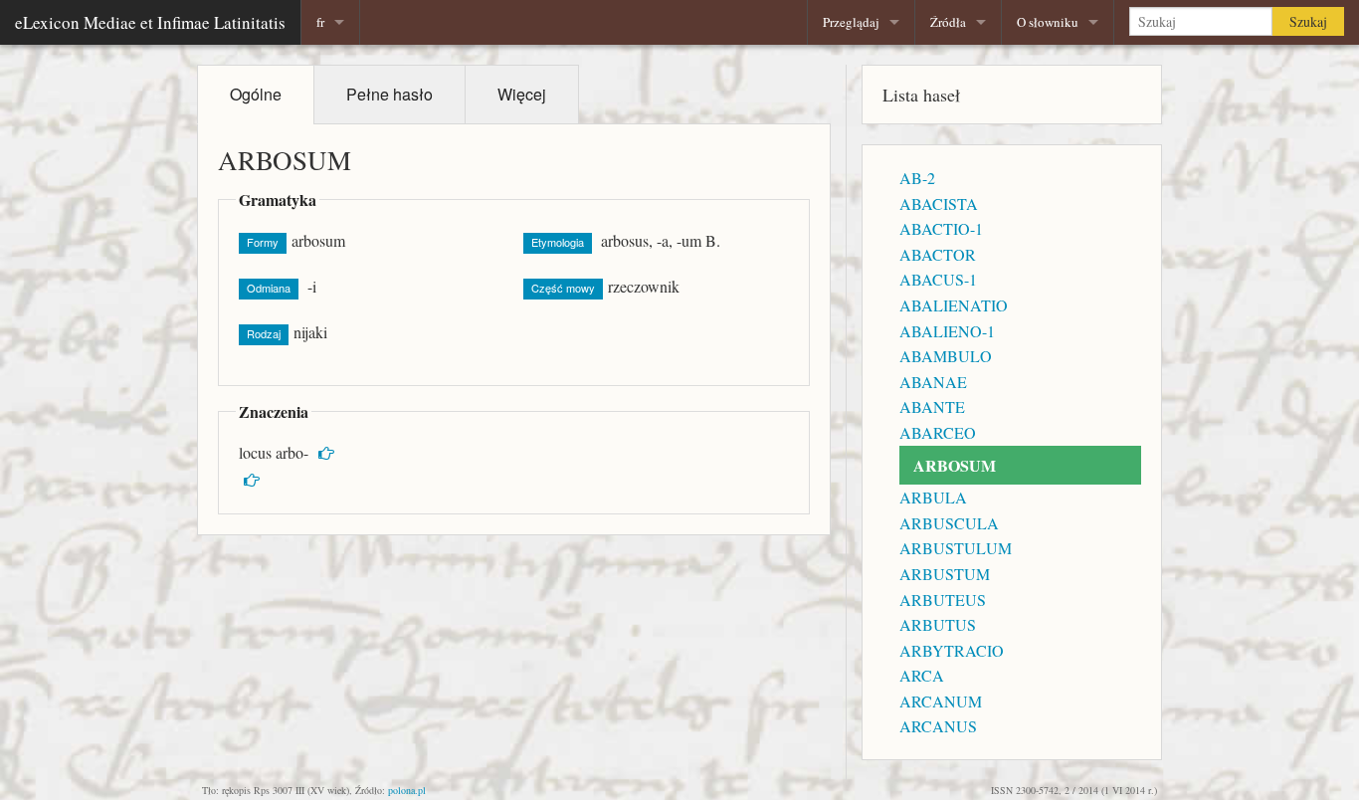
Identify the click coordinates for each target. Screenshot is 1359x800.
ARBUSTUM (944, 573)
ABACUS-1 (938, 279)
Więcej (521, 94)
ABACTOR (937, 254)
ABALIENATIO (953, 305)
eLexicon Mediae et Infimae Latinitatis (150, 22)
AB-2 (917, 177)
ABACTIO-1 (941, 228)
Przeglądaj (851, 22)
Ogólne (256, 94)
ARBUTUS (937, 624)
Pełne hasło (389, 94)
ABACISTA (938, 203)
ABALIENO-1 (947, 330)
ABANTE (932, 406)
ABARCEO (937, 432)
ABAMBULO (945, 355)
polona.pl (407, 790)
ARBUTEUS (942, 599)
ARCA (921, 675)
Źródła (948, 22)
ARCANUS (938, 725)
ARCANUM (940, 701)
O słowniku (1047, 22)
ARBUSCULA (949, 522)
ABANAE (933, 381)
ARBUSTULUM (955, 547)
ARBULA (933, 497)
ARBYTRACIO (951, 650)
